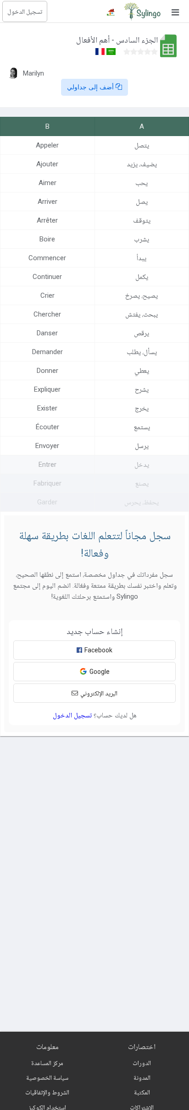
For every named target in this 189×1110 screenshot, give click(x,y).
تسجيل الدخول (24, 11)
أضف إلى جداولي (91, 87)
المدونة (141, 1077)
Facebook (98, 650)
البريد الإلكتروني (98, 693)
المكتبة (142, 1092)
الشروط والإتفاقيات (47, 1092)
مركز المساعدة (47, 1062)
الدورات (142, 1062)
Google (99, 671)
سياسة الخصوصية (47, 1077)
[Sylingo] (142, 11)
